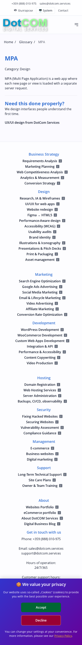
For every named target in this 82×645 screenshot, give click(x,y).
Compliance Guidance (39, 433)
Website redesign (40, 209)
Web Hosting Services (39, 390)
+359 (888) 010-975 (24, 3)
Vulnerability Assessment (40, 427)
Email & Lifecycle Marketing (40, 298)
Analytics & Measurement (39, 177)
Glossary (25, 42)
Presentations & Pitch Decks (40, 248)
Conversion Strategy (39, 183)
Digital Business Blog (40, 524)
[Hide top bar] (15, 10)
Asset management (40, 259)
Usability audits (40, 232)
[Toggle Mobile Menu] (76, 24)
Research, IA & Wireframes (40, 198)
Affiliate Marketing (40, 309)
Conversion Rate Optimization (39, 314)
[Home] (25, 25)
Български (25, 10)
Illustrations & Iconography (40, 243)
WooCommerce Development (40, 335)
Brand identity (40, 237)
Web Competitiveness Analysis (40, 172)
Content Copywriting (40, 357)
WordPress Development (40, 329)
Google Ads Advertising (40, 287)
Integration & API (40, 346)
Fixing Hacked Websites (40, 416)
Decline (41, 620)
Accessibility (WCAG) (39, 226)
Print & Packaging (39, 254)
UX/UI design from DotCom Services (32, 122)
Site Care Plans (40, 480)
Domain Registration (39, 384)
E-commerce (39, 448)
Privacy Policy (63, 636)
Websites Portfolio (40, 507)
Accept (41, 607)
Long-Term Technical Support (40, 474)
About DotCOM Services (39, 518)
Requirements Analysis (39, 161)
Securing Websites (40, 422)
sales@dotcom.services (55, 3)
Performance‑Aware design (40, 220)
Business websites (40, 454)
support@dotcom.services (41, 553)
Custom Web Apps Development (39, 341)
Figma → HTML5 (39, 215)
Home (8, 42)
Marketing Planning (40, 166)
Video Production (40, 363)
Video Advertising (39, 303)
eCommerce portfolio (40, 513)
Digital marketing (40, 459)
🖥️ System (45, 10)
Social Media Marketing (40, 292)
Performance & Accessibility (40, 352)
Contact (63, 10)
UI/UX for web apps (40, 204)
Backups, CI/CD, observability (40, 401)
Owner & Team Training (40, 485)
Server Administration (40, 396)
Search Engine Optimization (40, 281)
